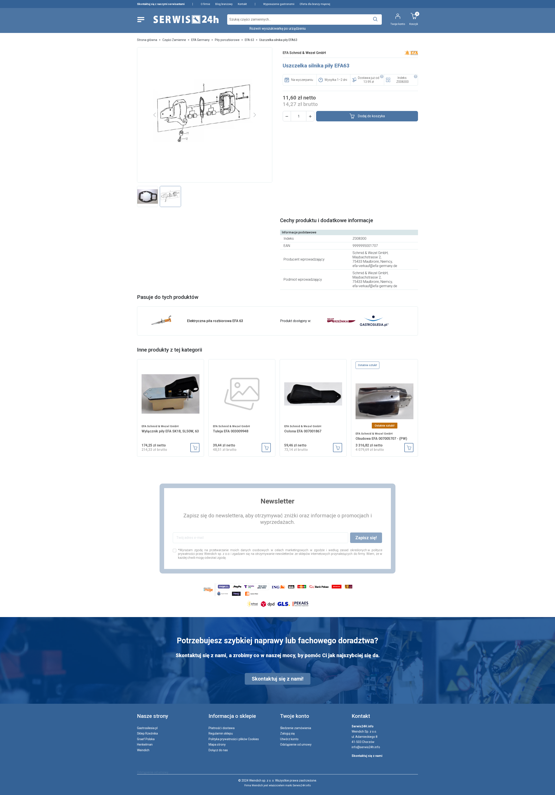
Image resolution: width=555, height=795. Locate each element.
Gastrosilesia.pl (147, 728)
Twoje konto (294, 716)
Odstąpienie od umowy (296, 744)
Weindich (143, 750)
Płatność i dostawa (222, 728)
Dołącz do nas (218, 750)
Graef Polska (146, 739)
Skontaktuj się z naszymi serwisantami (160, 4)
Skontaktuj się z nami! (278, 679)
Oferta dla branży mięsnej (315, 4)
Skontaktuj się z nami (367, 756)
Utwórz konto (289, 739)
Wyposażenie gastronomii (278, 4)
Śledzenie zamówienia (295, 728)
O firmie (205, 4)
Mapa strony (217, 744)
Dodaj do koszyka (371, 116)
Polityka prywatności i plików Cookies (234, 739)
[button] (287, 116)
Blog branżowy (224, 4)
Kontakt (242, 4)
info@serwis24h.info (366, 747)
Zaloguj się (287, 733)
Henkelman (145, 744)
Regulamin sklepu (221, 733)
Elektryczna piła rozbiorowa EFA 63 (215, 321)
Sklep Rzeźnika (147, 733)
